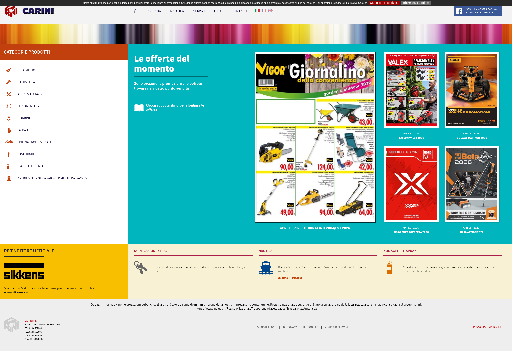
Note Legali (269, 327)
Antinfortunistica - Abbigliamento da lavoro (52, 178)
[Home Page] (136, 10)
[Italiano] (257, 13)
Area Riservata (338, 327)
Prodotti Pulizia (30, 166)
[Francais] (264, 13)
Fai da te (24, 130)
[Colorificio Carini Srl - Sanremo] (28, 11)
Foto (218, 11)
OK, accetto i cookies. (384, 3)
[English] (270, 13)
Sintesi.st (495, 326)
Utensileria (26, 82)
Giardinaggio (28, 118)
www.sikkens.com (17, 292)
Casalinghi (26, 154)
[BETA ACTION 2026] (472, 184)
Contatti (239, 11)
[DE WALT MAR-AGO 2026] (472, 90)
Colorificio (26, 70)
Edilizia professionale (35, 142)
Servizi (199, 11)
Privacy (292, 327)
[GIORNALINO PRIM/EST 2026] (315, 137)
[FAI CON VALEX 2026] (411, 90)
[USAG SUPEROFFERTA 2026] (411, 184)
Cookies (313, 327)
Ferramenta (27, 106)
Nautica (177, 11)
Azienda (154, 11)
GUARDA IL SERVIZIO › (290, 278)
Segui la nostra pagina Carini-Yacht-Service (481, 11)
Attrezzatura (28, 94)
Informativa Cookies (415, 3)
